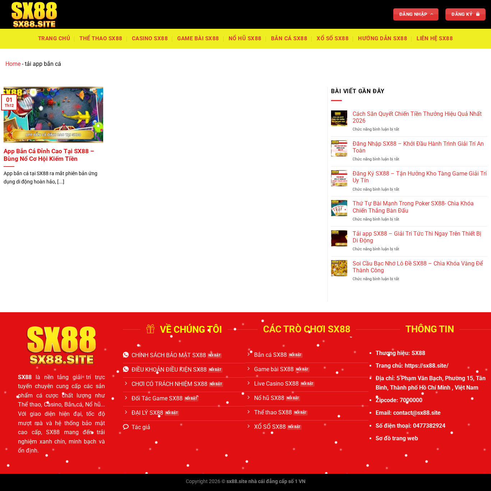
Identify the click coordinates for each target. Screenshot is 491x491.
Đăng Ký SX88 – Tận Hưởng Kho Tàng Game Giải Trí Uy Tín (420, 177)
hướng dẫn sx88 (382, 38)
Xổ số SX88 (333, 38)
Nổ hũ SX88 (245, 38)
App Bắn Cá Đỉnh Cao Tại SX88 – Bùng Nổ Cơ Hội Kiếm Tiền (49, 155)
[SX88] (41, 14)
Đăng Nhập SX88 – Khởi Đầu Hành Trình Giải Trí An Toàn (418, 147)
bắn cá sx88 (289, 38)
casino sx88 (150, 38)
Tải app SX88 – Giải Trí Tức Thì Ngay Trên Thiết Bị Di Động (417, 237)
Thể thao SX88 (101, 38)
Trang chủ (54, 38)
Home (12, 63)
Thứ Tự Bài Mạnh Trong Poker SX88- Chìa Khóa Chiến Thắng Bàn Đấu (413, 207)
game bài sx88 (198, 38)
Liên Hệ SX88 (435, 38)
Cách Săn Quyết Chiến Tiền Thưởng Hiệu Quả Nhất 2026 (417, 117)
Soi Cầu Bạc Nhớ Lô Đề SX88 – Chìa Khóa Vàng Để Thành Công (418, 267)
